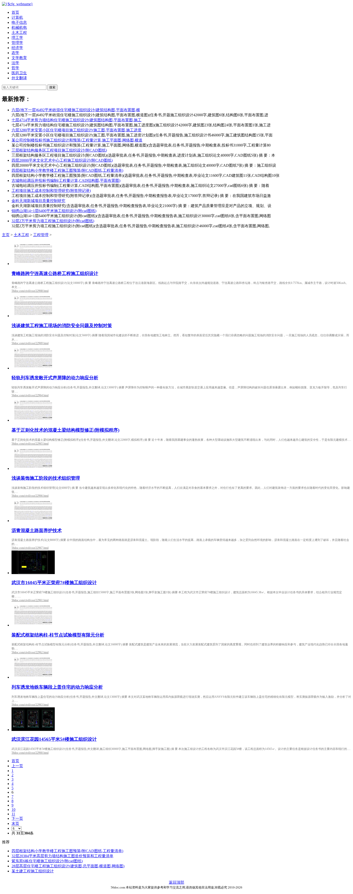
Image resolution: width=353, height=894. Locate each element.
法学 (15, 63)
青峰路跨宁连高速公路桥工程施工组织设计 (55, 273)
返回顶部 (176, 882)
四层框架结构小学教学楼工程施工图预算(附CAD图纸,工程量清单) (67, 170)
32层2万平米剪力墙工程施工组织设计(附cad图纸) (53, 221)
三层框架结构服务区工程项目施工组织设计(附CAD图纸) (59, 150)
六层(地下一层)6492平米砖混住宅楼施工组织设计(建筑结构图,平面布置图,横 (76, 110)
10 (13, 810)
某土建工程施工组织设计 (33, 871)
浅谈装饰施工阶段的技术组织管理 (46, 478)
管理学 (17, 43)
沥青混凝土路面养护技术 (37, 530)
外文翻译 (19, 78)
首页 (15, 12)
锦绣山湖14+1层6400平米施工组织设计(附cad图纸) (54, 211)
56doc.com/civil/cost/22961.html (30, 600)
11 (13, 814)
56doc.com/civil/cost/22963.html (30, 704)
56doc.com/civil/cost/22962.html (30, 652)
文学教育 (19, 58)
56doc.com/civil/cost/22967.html (30, 548)
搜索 (52, 87)
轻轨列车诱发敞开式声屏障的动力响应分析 (55, 377)
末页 (15, 823)
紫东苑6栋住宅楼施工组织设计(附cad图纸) (47, 861)
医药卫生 (19, 73)
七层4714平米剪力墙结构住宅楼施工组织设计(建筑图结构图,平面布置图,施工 (76, 120)
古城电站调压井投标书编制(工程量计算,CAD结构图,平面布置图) (66, 180)
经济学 (17, 48)
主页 (6, 235)
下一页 (17, 818)
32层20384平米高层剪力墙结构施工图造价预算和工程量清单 (62, 856)
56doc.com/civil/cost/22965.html (30, 443)
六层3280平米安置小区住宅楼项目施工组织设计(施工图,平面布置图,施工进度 (76, 130)
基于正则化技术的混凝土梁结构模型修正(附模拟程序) (65, 430)
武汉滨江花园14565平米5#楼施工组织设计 (54, 739)
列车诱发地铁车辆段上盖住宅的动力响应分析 (57, 687)
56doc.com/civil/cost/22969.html (30, 343)
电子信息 (19, 22)
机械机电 (19, 27)
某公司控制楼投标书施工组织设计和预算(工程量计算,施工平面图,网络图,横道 (77, 140)
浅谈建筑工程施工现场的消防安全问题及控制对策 (62, 325)
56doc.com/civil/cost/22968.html (30, 291)
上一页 (17, 766)
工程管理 (41, 235)
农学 (15, 53)
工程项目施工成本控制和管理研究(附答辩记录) (51, 191)
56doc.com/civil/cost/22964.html (30, 395)
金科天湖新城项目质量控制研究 (38, 201)
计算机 (17, 17)
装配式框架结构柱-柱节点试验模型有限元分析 (58, 634)
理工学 (17, 38)
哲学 (15, 68)
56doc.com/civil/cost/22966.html (30, 495)
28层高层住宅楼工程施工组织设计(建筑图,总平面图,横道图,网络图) (68, 866)
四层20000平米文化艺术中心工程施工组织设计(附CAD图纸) (62, 160)
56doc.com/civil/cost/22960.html (30, 752)
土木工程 (19, 33)
